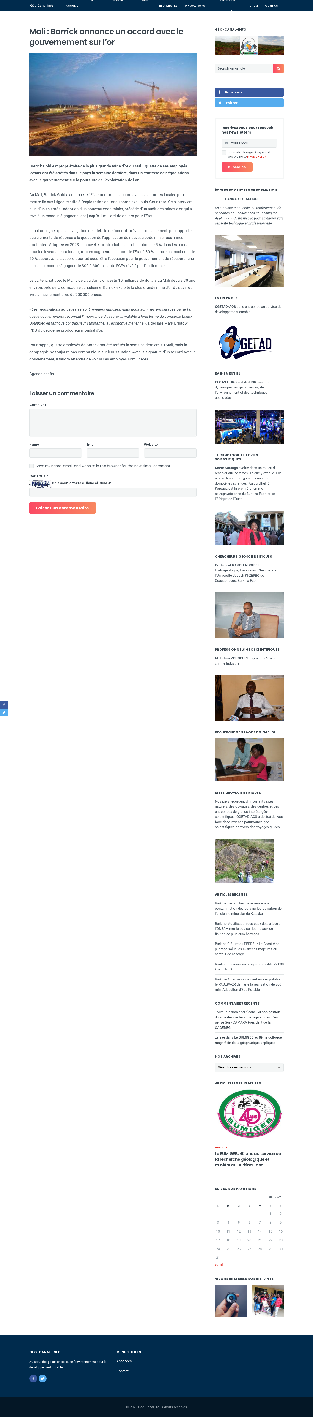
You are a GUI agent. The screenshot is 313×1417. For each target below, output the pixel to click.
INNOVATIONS (195, 6)
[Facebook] (33, 1378)
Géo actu (222, 1147)
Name (34, 444)
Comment (37, 404)
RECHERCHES (168, 6)
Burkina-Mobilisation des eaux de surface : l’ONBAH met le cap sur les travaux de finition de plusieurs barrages (247, 929)
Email (91, 444)
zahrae (220, 1037)
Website (151, 444)
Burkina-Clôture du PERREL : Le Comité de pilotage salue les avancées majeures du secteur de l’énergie (247, 949)
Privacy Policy (256, 156)
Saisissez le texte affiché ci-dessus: (82, 483)
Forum (253, 6)
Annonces (124, 1361)
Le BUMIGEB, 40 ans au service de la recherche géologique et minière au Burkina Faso (248, 1159)
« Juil (219, 1265)
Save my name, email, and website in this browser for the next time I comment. (103, 466)
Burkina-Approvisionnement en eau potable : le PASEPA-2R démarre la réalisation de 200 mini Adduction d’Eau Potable (248, 984)
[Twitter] (43, 1378)
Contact (272, 6)
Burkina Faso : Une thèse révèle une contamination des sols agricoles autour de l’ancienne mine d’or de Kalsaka (248, 908)
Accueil (72, 6)
